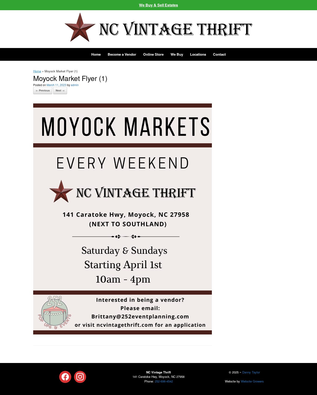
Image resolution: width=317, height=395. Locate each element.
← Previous (43, 90)
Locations (198, 54)
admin (75, 85)
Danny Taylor (251, 372)
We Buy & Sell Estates (158, 5)
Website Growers (252, 381)
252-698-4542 (164, 381)
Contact (219, 54)
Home (96, 54)
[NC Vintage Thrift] (158, 27)
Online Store (153, 54)
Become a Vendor (122, 54)
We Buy (177, 54)
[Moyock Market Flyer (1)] (122, 333)
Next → (60, 90)
